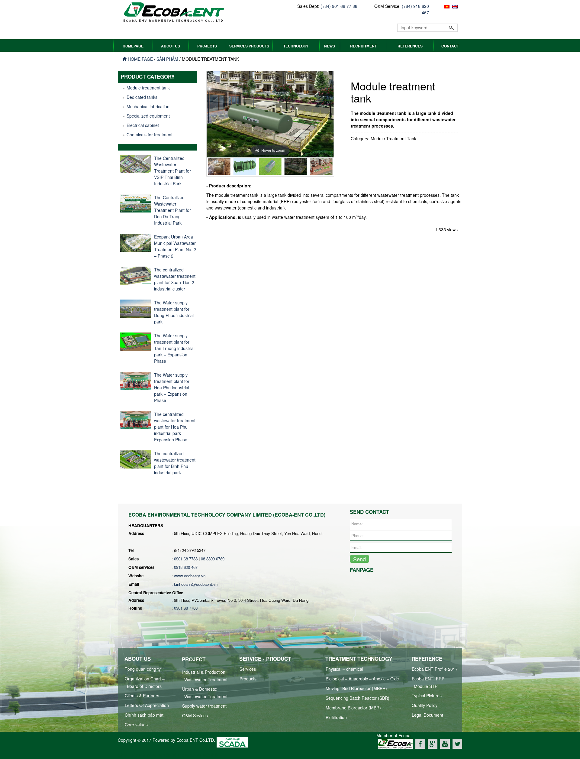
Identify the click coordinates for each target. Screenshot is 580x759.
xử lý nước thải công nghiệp (144, 755)
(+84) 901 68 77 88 (339, 6)
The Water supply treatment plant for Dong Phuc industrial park (174, 312)
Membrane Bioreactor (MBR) (353, 708)
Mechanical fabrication (148, 106)
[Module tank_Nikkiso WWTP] (321, 166)
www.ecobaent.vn (189, 576)
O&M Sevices (195, 715)
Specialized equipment (148, 116)
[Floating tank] (270, 166)
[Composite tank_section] (219, 166)
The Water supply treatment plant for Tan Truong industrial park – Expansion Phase (174, 348)
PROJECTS (207, 46)
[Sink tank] (296, 166)
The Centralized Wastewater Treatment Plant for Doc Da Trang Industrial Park (172, 210)
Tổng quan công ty (143, 669)
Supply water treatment (204, 706)
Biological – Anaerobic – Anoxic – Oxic (362, 679)
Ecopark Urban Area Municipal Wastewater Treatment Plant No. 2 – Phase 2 (175, 246)
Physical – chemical (344, 669)
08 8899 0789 (212, 559)
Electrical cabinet (143, 125)
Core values (136, 725)
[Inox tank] (245, 166)
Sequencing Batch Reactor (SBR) (357, 698)
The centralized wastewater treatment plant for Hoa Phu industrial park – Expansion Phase (174, 427)
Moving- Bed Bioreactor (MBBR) (356, 688)
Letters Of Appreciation (147, 705)
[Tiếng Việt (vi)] (446, 6)
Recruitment (363, 46)
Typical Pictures (427, 696)
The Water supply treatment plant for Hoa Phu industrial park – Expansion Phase (171, 387)
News (329, 46)
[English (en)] (454, 6)
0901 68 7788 (186, 559)
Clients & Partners (142, 696)
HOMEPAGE (133, 46)
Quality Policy (424, 705)
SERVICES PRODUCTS (249, 46)
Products (248, 679)
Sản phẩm (167, 59)
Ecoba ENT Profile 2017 (435, 669)
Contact (450, 46)
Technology (295, 46)
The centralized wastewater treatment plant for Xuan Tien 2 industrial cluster (174, 279)
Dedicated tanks (142, 97)
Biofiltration (336, 717)
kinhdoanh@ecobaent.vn (196, 584)
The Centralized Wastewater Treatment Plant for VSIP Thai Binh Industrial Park (172, 171)
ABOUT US (170, 46)
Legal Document (427, 715)
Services (248, 669)
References (410, 46)
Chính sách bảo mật (144, 715)
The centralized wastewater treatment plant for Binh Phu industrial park (174, 462)
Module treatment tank (148, 88)
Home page (140, 59)
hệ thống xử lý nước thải (195, 755)
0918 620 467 (186, 567)
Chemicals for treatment (149, 134)
